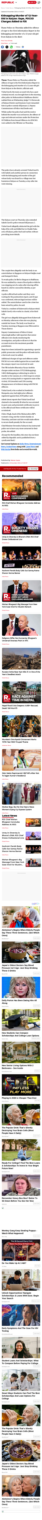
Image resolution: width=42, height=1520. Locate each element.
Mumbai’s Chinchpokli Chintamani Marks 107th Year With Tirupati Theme (19, 740)
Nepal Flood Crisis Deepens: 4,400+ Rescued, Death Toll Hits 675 (20, 706)
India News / (10, 8)
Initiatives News (6, 745)
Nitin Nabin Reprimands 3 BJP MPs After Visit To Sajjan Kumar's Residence (20, 774)
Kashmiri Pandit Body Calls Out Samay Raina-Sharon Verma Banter (21, 571)
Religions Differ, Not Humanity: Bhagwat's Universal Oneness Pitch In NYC (19, 639)
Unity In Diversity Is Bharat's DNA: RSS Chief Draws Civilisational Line (20, 538)
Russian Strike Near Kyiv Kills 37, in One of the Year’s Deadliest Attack (21, 673)
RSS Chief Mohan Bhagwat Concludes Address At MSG (21, 504)
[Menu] (39, 2)
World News (5, 677)
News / (3, 8)
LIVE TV (32, 2)
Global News (5, 542)
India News (4, 43)
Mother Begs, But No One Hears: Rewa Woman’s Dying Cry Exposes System (18, 808)
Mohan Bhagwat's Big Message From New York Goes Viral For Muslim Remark (19, 605)
